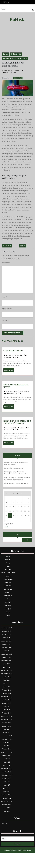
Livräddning (8, 589)
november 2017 (6, 768)
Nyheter (8, 602)
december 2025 (6, 628)
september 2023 (6, 660)
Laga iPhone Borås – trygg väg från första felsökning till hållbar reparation (17, 479)
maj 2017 (7, 785)
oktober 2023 (6, 657)
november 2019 (6, 736)
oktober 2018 (6, 755)
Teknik (8, 615)
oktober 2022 (6, 677)
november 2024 (6, 641)
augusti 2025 (6, 634)
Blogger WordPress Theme (12, 850)
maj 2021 (7, 709)
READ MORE (9, 370)
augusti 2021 (6, 703)
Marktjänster (8, 595)
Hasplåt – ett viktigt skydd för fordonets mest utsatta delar (16, 463)
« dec (6, 527)
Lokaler (8, 592)
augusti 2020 (6, 726)
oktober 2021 (6, 700)
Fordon (8, 566)
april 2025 (6, 637)
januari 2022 (7, 693)
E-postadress (7, 308)
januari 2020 (7, 732)
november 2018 (6, 752)
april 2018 (6, 765)
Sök (17, 535)
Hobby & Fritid (16, 54)
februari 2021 (6, 713)
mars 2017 (6, 791)
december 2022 (6, 670)
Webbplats (5, 320)
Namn (4, 297)
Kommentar (6, 263)
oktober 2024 (6, 644)
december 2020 (6, 716)
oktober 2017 (6, 772)
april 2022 (6, 683)
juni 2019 (7, 742)
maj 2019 (7, 746)
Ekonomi (8, 559)
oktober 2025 (6, 631)
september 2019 (6, 739)
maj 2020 (7, 729)
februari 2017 (6, 795)
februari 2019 (6, 749)
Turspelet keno (13, 351)
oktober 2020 (6, 723)
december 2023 (6, 654)
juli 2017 (7, 781)
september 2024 (6, 647)
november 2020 (6, 719)
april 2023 (6, 667)
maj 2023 (7, 664)
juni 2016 (7, 808)
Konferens (8, 586)
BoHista (18, 19)
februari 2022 (6, 690)
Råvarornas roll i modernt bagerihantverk (16, 483)
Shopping (8, 609)
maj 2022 (7, 680)
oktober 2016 (6, 804)
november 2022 (6, 674)
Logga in (4, 824)
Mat (8, 599)
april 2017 (6, 788)
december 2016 (6, 801)
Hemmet (8, 576)
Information (8, 582)
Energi (8, 563)
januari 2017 (7, 798)
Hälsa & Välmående (8, 572)
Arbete (8, 556)
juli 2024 (7, 651)
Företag (8, 569)
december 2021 (6, 696)
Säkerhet (8, 605)
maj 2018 (7, 762)
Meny (6, 2)
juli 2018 (7, 759)
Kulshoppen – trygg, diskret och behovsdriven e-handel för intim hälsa (15, 473)
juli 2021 (7, 706)
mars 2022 (6, 687)
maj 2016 (7, 811)
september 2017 (6, 775)
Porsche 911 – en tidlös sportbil (13, 468)
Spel (8, 612)
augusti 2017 (6, 778)
